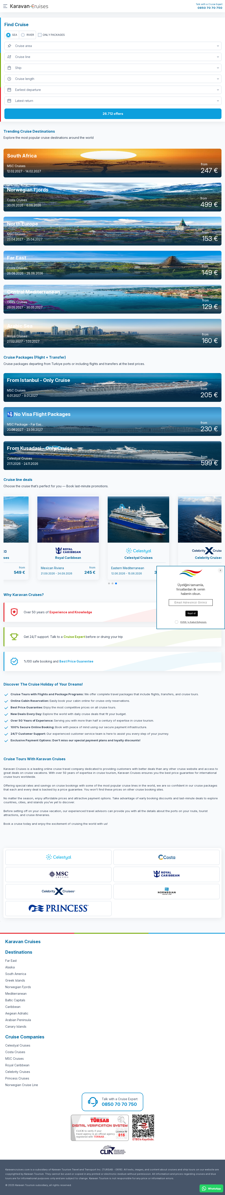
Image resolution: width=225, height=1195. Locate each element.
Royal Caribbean (17, 1065)
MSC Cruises (14, 1058)
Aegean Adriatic (16, 1013)
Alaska (10, 967)
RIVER (30, 34)
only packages (54, 34)
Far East (11, 960)
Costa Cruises (15, 1052)
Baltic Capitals (15, 1000)
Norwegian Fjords (18, 987)
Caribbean (12, 1007)
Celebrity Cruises (17, 1072)
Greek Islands (15, 980)
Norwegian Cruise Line (21, 1085)
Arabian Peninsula (18, 1020)
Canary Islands (15, 1026)
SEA (14, 34)
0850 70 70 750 (210, 7)
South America (15, 974)
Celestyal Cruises (17, 1045)
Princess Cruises (17, 1078)
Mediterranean (16, 993)
